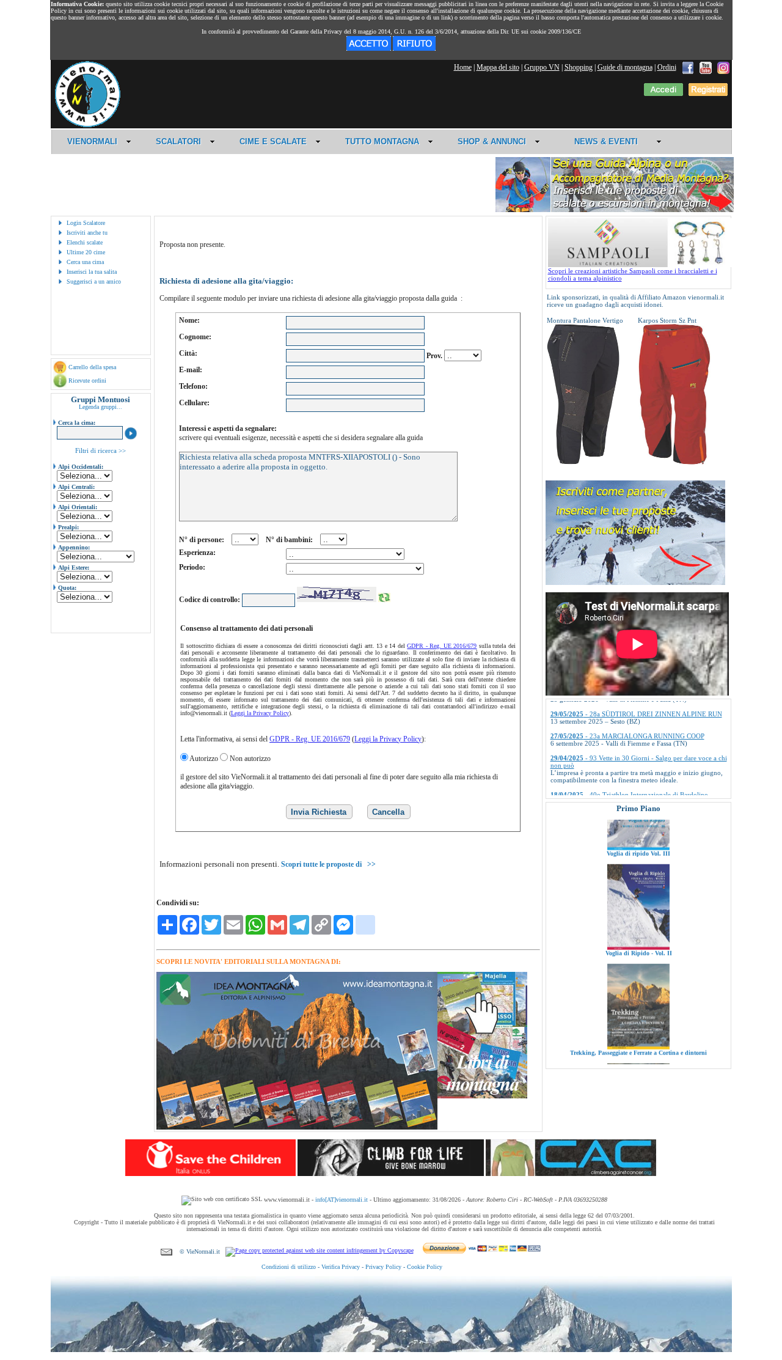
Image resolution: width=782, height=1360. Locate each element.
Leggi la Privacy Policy (260, 713)
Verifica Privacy (340, 1266)
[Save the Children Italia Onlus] (210, 1173)
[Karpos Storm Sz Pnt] (674, 462)
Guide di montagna (624, 67)
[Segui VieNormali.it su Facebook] (688, 67)
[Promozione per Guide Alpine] (614, 210)
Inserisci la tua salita (92, 271)
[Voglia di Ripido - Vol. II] (638, 903)
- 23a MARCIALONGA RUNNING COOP (627, 704)
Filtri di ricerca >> (100, 450)
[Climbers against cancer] (571, 1173)
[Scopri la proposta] (635, 582)
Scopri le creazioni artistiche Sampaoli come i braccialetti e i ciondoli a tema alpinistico (632, 274)
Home (463, 67)
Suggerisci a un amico (94, 281)
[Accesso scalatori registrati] (663, 93)
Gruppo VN (542, 67)
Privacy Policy (383, 1266)
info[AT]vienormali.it (341, 1199)
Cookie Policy (424, 1266)
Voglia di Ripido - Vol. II (638, 909)
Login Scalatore (86, 222)
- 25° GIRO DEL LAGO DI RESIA (617, 785)
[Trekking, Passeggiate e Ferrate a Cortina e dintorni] (638, 1003)
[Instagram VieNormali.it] (723, 67)
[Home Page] (87, 125)
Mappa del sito (498, 67)
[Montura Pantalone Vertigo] (583, 462)
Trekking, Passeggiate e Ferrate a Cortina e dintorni (638, 1008)
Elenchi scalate (85, 242)
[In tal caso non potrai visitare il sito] (414, 48)
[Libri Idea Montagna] (296, 1127)
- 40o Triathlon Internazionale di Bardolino (629, 763)
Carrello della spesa (92, 367)
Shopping (579, 67)
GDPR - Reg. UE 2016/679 (442, 645)
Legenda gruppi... (100, 406)
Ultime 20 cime (86, 252)
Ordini (666, 67)
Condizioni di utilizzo (288, 1266)
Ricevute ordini (87, 380)
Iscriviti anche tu (87, 232)
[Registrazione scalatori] (708, 93)
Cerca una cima (85, 262)
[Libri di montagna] (482, 1096)
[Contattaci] (166, 1251)
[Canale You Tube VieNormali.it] (706, 67)
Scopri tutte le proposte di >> (328, 864)
